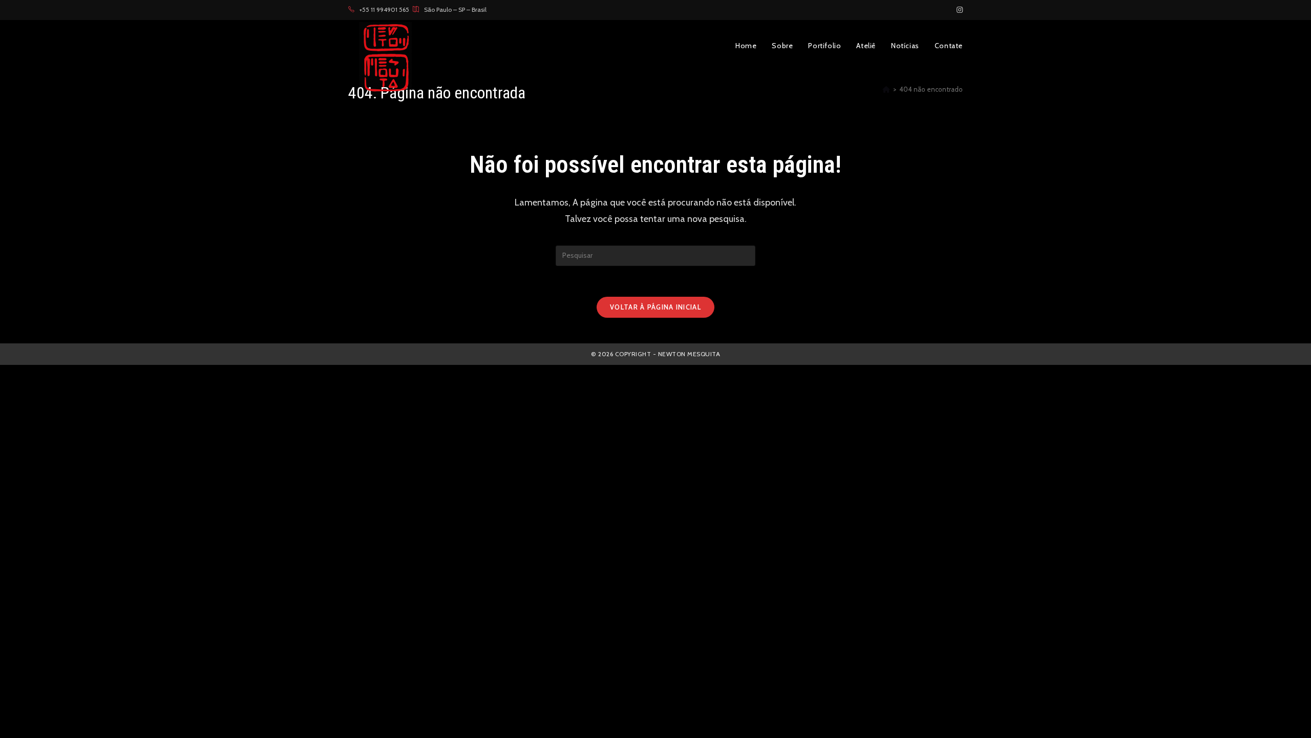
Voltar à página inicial (655, 307)
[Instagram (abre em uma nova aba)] (958, 10)
